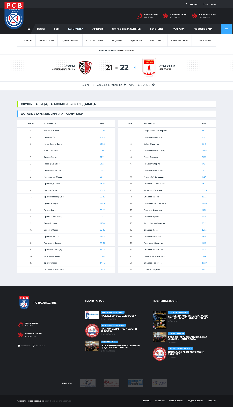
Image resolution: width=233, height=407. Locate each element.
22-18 (204, 216)
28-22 (204, 197)
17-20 (204, 137)
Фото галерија (176, 401)
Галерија (179, 29)
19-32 (204, 183)
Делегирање (70, 40)
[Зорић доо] (111, 382)
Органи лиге (179, 40)
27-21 (102, 150)
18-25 (204, 210)
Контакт (211, 401)
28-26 (102, 197)
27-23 (102, 130)
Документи (203, 40)
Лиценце (116, 40)
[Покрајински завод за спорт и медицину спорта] (88, 382)
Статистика (94, 40)
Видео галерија (195, 401)
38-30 (102, 256)
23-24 (102, 250)
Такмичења (75, 29)
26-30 (102, 183)
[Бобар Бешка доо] (135, 382)
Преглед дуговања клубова (118, 316)
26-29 (102, 137)
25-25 (102, 230)
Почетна (147, 401)
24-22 (204, 150)
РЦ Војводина (203, 29)
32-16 (204, 256)
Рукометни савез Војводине (30, 401)
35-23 (204, 190)
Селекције (156, 29)
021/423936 (148, 17)
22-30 (102, 243)
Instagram (210, 4)
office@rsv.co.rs (175, 17)
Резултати (46, 40)
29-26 (204, 203)
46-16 (204, 250)
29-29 (204, 263)
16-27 (204, 177)
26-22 (102, 210)
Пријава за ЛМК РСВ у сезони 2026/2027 (119, 330)
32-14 (102, 177)
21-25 (102, 269)
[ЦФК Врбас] (159, 382)
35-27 (204, 269)
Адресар (136, 40)
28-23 (204, 130)
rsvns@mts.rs (204, 17)
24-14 (102, 263)
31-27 (102, 164)
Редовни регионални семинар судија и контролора (120, 346)
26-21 (204, 144)
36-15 (102, 236)
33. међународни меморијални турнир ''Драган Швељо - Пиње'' (188, 317)
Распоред (157, 40)
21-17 (102, 216)
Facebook (192, 4)
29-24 (102, 203)
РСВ (56, 29)
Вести (41, 29)
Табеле (27, 40)
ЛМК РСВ (97, 29)
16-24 (102, 223)
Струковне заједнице (126, 29)
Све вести (160, 401)
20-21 (204, 223)
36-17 (102, 170)
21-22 (102, 157)
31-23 (102, 144)
